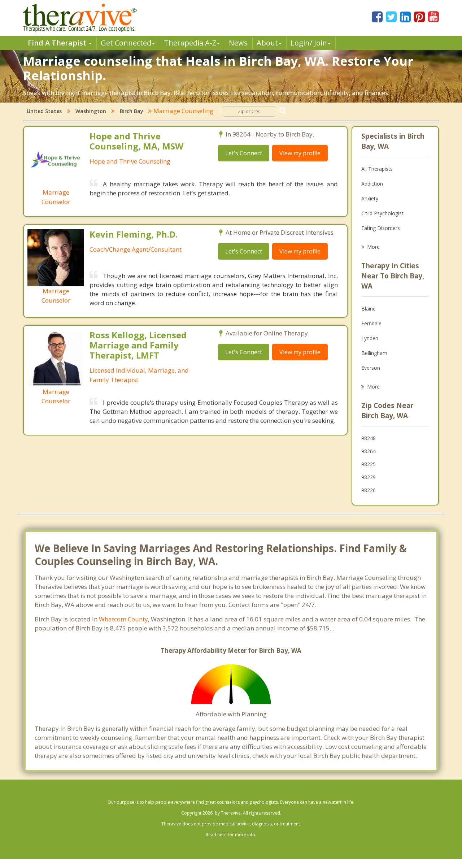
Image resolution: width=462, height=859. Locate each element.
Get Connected (126, 43)
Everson (370, 367)
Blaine (368, 308)
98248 (368, 438)
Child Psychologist (382, 213)
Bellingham (374, 353)
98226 (368, 490)
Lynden (369, 338)
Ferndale (371, 323)
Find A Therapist (58, 43)
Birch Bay (131, 111)
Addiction (372, 183)
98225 (368, 464)
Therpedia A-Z (190, 43)
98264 (368, 451)
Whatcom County (123, 619)
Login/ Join (309, 43)
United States (44, 111)
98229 (368, 477)
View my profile (300, 153)
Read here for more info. (231, 835)
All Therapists (377, 168)
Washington (90, 111)
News (238, 43)
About (267, 43)
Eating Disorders (380, 228)
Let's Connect (243, 153)
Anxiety (369, 198)
